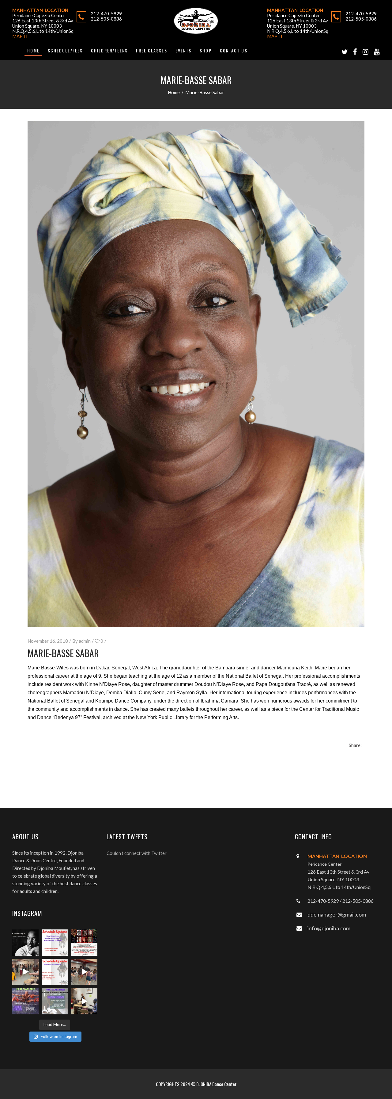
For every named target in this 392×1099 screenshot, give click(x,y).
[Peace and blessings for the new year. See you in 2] (55, 942)
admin (85, 641)
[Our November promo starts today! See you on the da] (55, 1001)
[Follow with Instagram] (365, 52)
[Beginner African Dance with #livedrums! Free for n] (84, 972)
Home (174, 92)
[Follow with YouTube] (377, 52)
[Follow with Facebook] (355, 52)
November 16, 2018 (48, 641)
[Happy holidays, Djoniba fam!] (84, 942)
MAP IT (20, 36)
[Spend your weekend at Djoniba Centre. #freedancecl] (25, 1001)
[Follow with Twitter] (344, 52)
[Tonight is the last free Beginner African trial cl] (25, 972)
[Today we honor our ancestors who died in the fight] (25, 942)
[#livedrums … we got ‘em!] (84, 1001)
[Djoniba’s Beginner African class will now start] (55, 972)
